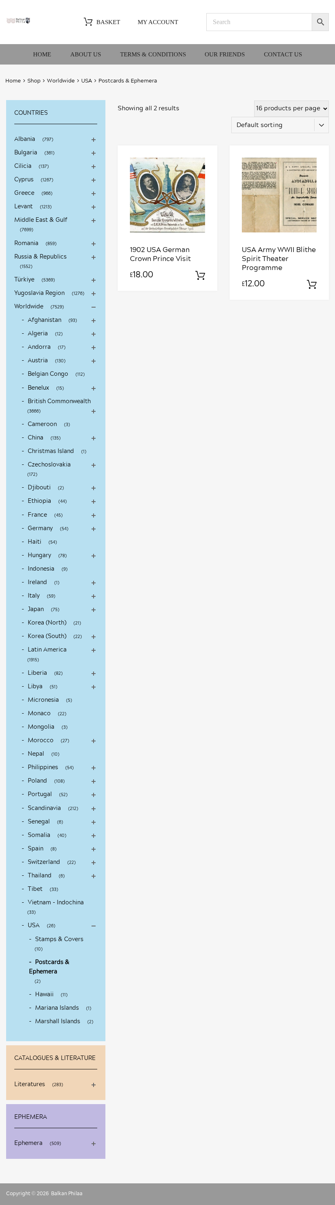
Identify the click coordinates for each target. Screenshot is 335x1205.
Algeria (38, 334)
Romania (26, 243)
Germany (40, 528)
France (37, 515)
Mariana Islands (57, 1008)
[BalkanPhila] (18, 22)
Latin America (47, 650)
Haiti (34, 542)
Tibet (35, 889)
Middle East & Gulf (40, 220)
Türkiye (24, 280)
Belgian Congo (48, 374)
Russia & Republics (40, 257)
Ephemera (28, 1143)
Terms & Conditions (153, 54)
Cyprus (24, 180)
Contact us (283, 54)
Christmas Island (51, 451)
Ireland (37, 582)
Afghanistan (44, 320)
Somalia (39, 835)
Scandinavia (44, 808)
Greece (24, 193)
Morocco (41, 740)
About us (85, 54)
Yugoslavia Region (39, 293)
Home (42, 54)
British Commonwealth (59, 401)
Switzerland (44, 862)
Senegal (39, 822)
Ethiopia (39, 501)
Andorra (39, 347)
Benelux (38, 388)
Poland (37, 781)
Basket (108, 22)
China (35, 438)
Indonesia (41, 569)
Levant (23, 207)
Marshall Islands (57, 1021)
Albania (24, 139)
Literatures (29, 1084)
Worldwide (61, 81)
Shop (33, 81)
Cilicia (22, 166)
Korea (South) (47, 636)
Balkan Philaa (67, 1193)
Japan (36, 609)
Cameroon (42, 424)
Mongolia (41, 727)
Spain (35, 849)
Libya (35, 687)
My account (158, 22)
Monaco (39, 713)
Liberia (37, 673)
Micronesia (43, 700)
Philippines (43, 767)
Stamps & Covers (59, 939)
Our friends (225, 54)
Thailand (39, 876)
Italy (34, 596)
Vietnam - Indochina (56, 903)
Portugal (40, 794)
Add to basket (200, 275)
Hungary (39, 555)
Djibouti (39, 488)
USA (86, 81)
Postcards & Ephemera (49, 967)
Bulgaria (25, 153)
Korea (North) (47, 623)
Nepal (36, 754)
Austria (38, 361)
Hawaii (44, 994)
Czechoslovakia (49, 465)
